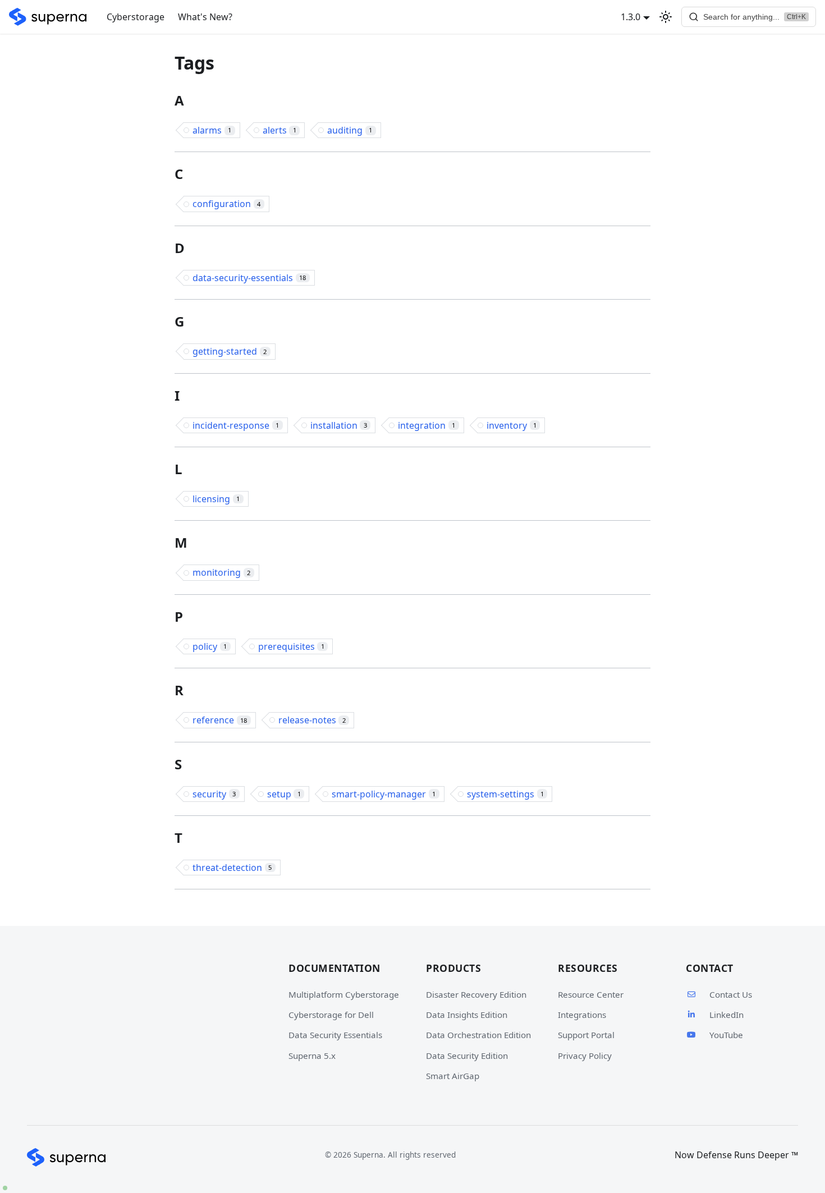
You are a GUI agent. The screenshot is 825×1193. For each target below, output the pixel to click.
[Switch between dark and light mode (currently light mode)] (666, 17)
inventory (512, 425)
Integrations (582, 1014)
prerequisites (291, 646)
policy (209, 646)
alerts (279, 130)
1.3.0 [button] (630, 17)
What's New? (205, 17)
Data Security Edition (467, 1055)
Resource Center (591, 994)
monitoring (221, 572)
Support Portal (586, 1034)
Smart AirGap (452, 1075)
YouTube (726, 1034)
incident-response (235, 425)
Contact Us (730, 994)
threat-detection (232, 867)
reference (219, 720)
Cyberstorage (135, 17)
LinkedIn (726, 1014)
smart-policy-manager (384, 794)
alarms (211, 130)
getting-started (229, 351)
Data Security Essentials (335, 1034)
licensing (216, 499)
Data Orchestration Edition (478, 1034)
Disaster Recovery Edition (476, 994)
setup (284, 794)
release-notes (312, 720)
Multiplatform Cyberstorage (343, 994)
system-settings (505, 794)
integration (426, 425)
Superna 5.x (312, 1055)
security (214, 794)
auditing (349, 130)
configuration (226, 204)
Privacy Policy (585, 1055)
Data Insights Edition (466, 1014)
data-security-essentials (249, 278)
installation (338, 425)
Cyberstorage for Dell (331, 1014)
